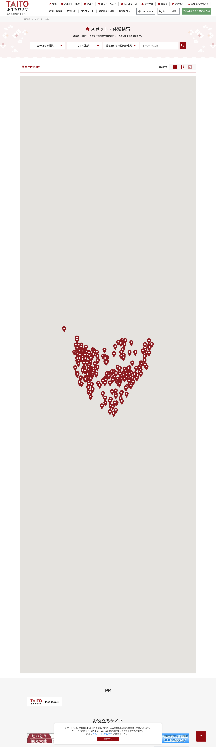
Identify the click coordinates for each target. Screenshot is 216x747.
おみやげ (148, 4)
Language (146, 11)
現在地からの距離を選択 (119, 45)
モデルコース (130, 4)
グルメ (90, 4)
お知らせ (71, 11)
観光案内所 (124, 11)
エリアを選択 (82, 45)
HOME (27, 19)
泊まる (164, 4)
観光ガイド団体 (106, 11)
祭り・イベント (109, 4)
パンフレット (87, 11)
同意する (108, 739)
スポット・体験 (72, 4)
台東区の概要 (55, 11)
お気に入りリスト (200, 4)
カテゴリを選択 (45, 45)
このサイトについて (102, 734)
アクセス (179, 4)
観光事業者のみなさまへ (195, 11)
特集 (54, 4)
